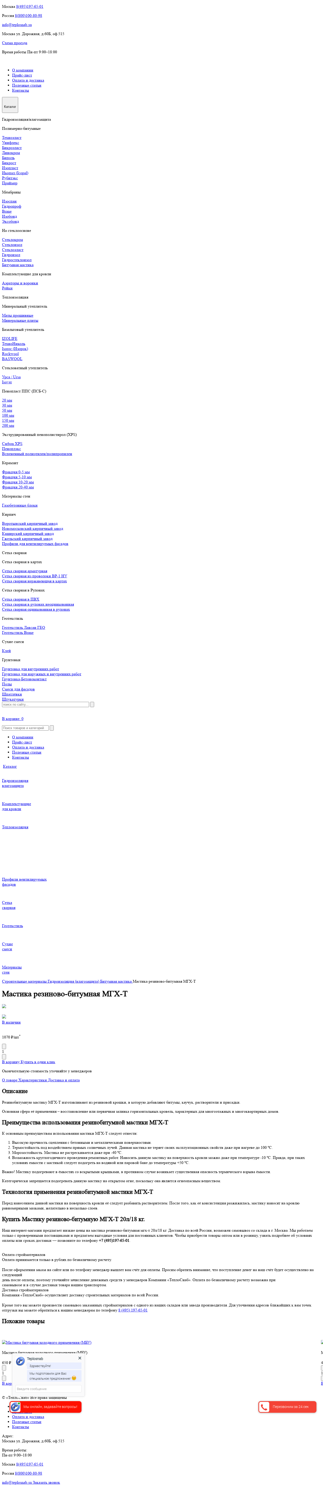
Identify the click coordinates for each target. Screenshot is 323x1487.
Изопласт (10, 167)
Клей (6, 650)
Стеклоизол (12, 244)
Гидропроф (11, 206)
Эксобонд (10, 221)
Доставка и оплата (64, 1080)
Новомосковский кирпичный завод (32, 528)
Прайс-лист (22, 75)
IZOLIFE (9, 338)
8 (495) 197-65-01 (133, 1310)
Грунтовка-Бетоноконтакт (24, 679)
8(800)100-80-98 (28, 15)
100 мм (8, 415)
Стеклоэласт (12, 249)
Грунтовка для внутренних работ (30, 668)
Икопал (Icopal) (15, 172)
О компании (22, 70)
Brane (7, 211)
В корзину (11, 1061)
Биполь (8, 157)
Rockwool (10, 353)
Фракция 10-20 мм (18, 482)
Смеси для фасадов (18, 689)
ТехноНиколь (13, 343)
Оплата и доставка (28, 80)
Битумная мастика (18, 264)
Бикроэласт (12, 147)
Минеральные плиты (20, 320)
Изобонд (9, 216)
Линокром (11, 152)
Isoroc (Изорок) (15, 348)
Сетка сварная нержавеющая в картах (34, 581)
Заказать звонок (46, 1482)
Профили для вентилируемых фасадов (35, 543)
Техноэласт (11, 137)
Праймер (9, 183)
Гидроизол (11, 254)
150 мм (8, 420)
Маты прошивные (17, 315)
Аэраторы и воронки (20, 283)
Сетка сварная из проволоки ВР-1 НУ (34, 576)
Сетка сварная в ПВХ (20, 599)
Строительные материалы (25, 981)
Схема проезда (14, 42)
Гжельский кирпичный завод (27, 538)
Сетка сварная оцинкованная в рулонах (36, 609)
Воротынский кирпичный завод (30, 523)
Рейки (7, 288)
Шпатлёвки (12, 694)
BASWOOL (12, 358)
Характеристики (33, 1080)
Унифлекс (10, 142)
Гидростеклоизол (17, 259)
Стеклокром (12, 239)
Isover (7, 382)
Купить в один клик (38, 1061)
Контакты (20, 90)
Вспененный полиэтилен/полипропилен (37, 453)
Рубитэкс (10, 178)
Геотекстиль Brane (18, 632)
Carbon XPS (12, 443)
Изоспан (9, 201)
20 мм (7, 400)
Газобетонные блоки (20, 505)
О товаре (10, 1080)
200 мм (8, 425)
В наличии (11, 1022)
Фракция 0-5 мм (16, 471)
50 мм (7, 410)
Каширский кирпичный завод (28, 533)
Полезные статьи (26, 85)
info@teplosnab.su (17, 24)
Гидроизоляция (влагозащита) (74, 981)
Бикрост (9, 162)
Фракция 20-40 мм (18, 487)
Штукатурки (13, 699)
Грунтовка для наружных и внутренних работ (41, 674)
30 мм (7, 405)
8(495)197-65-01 (29, 6)
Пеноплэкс (11, 448)
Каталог (10, 766)
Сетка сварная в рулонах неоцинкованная (38, 604)
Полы (7, 684)
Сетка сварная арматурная (24, 570)
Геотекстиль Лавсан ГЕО (23, 627)
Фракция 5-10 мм (17, 477)
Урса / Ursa (11, 377)
